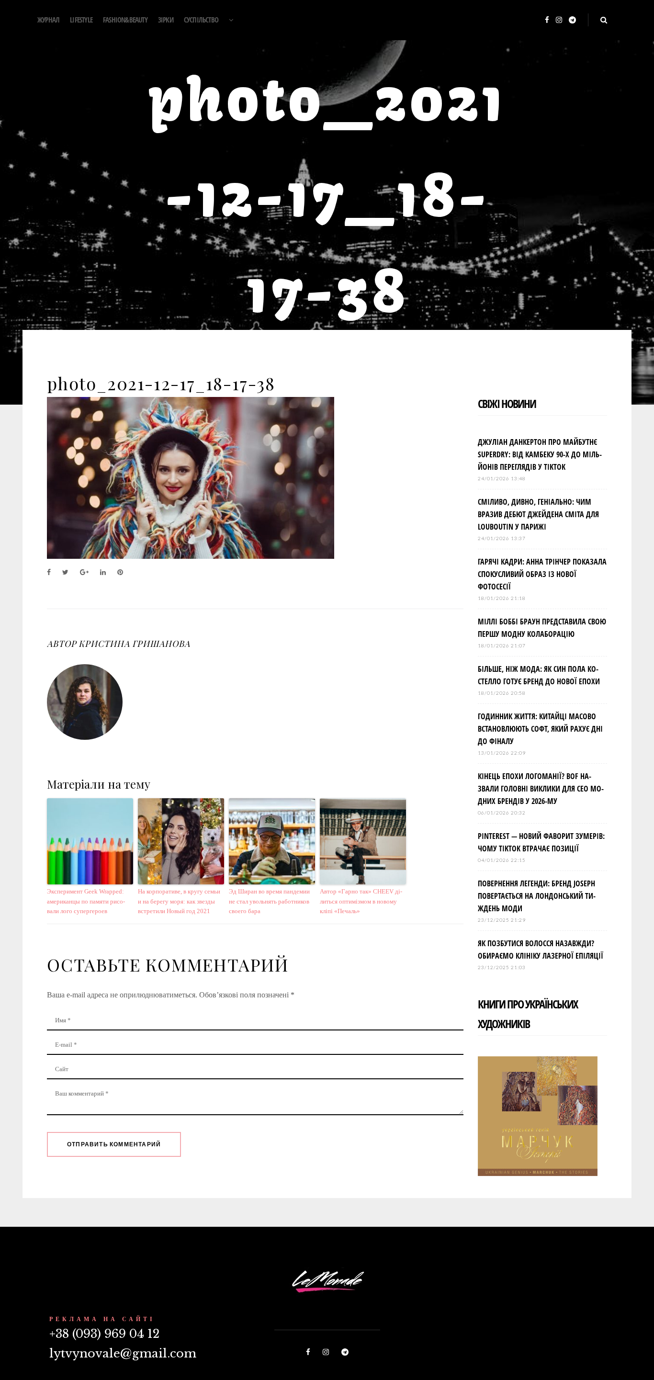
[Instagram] (559, 20)
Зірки (165, 19)
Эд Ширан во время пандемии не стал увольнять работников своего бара (269, 901)
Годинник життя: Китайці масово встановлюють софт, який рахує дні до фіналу (540, 729)
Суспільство (201, 19)
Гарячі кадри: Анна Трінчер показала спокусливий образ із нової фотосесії (542, 574)
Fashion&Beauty (125, 19)
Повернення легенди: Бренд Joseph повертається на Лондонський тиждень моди (537, 896)
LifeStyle (81, 19)
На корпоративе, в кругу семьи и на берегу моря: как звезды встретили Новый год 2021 (179, 901)
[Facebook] (547, 20)
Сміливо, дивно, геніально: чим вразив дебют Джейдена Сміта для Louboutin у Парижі (538, 514)
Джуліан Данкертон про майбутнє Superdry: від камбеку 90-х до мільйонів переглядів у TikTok (540, 454)
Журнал (48, 19)
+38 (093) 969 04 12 (104, 1334)
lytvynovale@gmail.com (122, 1353)
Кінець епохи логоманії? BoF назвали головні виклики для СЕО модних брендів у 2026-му (541, 788)
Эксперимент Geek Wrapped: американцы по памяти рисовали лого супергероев (86, 901)
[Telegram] (572, 20)
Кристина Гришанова (134, 643)
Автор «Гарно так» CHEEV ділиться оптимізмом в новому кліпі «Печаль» (361, 901)
